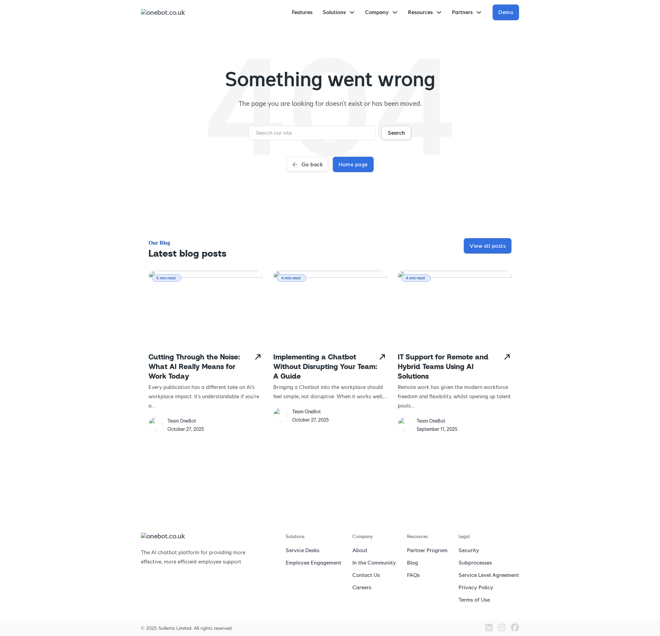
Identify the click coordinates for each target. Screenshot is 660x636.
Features (302, 12)
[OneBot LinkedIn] (489, 628)
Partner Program (427, 550)
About (359, 550)
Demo (505, 12)
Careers (361, 587)
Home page (353, 164)
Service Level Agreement (489, 575)
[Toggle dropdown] (352, 12)
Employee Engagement (313, 563)
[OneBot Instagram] (501, 628)
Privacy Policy (476, 587)
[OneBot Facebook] (515, 628)
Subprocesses (475, 563)
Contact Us (366, 575)
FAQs (413, 575)
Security (469, 550)
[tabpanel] (205, 352)
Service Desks (302, 550)
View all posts (488, 246)
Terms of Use (474, 600)
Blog (412, 563)
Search (396, 133)
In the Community (374, 563)
